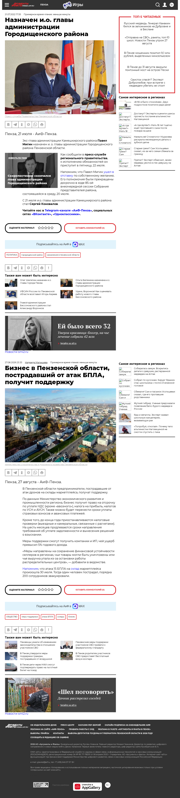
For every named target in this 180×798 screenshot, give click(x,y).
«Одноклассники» (66, 214)
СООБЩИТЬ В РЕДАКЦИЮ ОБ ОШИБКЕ (49, 737)
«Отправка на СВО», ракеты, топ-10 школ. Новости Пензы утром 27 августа (147, 40)
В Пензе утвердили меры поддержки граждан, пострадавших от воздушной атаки (28, 657)
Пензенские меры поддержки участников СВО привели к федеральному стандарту (92, 645)
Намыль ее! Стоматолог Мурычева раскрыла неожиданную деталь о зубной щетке (153, 139)
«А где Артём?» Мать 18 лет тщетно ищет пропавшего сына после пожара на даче (153, 128)
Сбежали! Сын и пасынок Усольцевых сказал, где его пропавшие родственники (154, 394)
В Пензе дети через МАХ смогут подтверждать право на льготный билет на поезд (38, 667)
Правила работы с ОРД (81, 729)
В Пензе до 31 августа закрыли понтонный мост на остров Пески (147, 69)
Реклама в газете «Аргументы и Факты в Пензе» (124, 729)
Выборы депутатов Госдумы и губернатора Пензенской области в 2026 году (110, 733)
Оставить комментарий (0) (90, 228)
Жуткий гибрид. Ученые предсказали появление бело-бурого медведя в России (154, 406)
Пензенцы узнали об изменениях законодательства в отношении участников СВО (38, 645)
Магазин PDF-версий (89, 725)
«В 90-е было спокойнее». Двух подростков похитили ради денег (152, 103)
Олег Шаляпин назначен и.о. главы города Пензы (36, 281)
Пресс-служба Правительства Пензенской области (33, 116)
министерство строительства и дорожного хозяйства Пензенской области (46, 464)
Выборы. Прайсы (39, 733)
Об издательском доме (43, 725)
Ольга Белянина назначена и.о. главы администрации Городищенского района (93, 283)
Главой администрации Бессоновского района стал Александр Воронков (35, 305)
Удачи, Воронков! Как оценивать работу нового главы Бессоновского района (93, 294)
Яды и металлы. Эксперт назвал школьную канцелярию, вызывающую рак (151, 418)
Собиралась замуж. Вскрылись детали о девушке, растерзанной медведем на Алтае (152, 371)
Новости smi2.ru (16, 352)
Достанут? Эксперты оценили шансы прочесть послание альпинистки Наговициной (154, 116)
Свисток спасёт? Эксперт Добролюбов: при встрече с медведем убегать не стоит (147, 82)
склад (75, 568)
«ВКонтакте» (41, 214)
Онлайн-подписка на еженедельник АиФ (127, 725)
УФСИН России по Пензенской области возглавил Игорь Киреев (38, 292)
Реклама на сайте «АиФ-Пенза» (47, 729)
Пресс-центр (67, 725)
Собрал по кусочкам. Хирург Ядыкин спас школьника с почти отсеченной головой (154, 383)
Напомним (30, 568)
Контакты (58, 733)
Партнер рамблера (60, 785)
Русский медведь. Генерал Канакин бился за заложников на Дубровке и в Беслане (147, 26)
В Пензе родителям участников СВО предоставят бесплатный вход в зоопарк (93, 656)
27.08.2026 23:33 (13, 362)
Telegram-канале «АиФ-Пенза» (68, 210)
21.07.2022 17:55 (13, 14)
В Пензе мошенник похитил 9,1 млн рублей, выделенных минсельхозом (147, 55)
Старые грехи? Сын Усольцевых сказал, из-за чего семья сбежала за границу (153, 151)
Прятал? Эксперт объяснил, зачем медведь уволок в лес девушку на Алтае (152, 163)
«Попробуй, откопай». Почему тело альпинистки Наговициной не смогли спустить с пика (153, 429)
